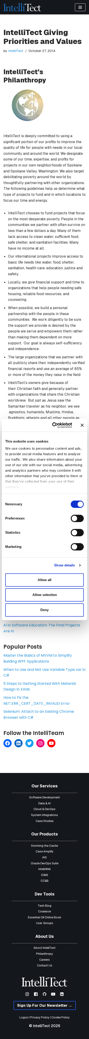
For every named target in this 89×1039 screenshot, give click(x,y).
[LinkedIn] (18, 743)
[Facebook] (7, 743)
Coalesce (44, 911)
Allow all (44, 580)
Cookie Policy (60, 1017)
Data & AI (44, 803)
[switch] (77, 518)
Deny (44, 610)
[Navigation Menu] (80, 7)
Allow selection (44, 595)
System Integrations (44, 815)
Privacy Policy (39, 1017)
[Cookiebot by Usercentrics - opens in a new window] (54, 425)
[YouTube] (51, 743)
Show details (64, 565)
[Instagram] (40, 743)
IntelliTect (15, 51)
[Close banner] (82, 425)
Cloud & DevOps (44, 809)
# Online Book (52, 917)
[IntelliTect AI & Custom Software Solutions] (22, 7)
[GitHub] (44, 994)
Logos (23, 1017)
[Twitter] (29, 743)
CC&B (45, 881)
